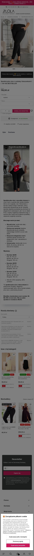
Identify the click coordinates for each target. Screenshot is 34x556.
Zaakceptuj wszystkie (18, 545)
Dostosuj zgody (18, 541)
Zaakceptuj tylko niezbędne (18, 537)
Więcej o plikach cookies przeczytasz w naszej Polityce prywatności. (17, 531)
